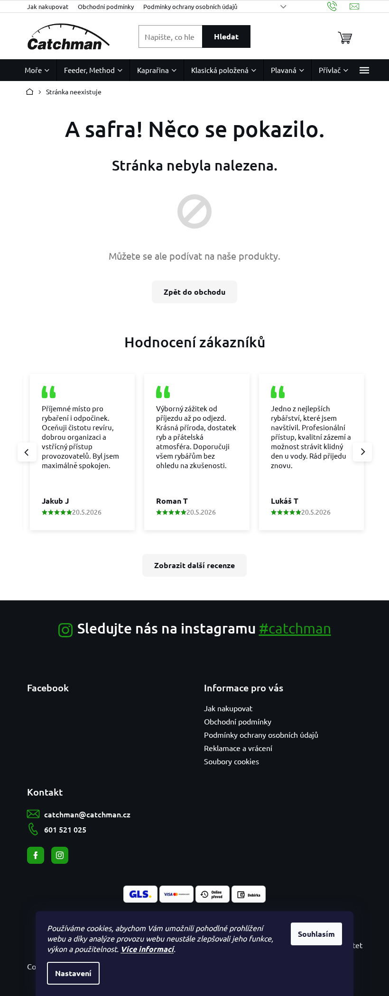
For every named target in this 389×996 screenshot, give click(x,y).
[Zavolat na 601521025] (338, 6)
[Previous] (27, 452)
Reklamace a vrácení (238, 747)
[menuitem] (37, 70)
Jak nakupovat (47, 6)
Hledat (226, 36)
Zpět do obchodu (194, 292)
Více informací (147, 949)
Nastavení (73, 973)
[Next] (362, 452)
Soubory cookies (231, 761)
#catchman (295, 628)
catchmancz (59, 855)
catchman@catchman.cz (87, 814)
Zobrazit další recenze (194, 565)
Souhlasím (316, 934)
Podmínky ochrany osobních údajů (190, 6)
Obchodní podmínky (106, 6)
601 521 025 (65, 829)
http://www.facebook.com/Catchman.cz (35, 855)
